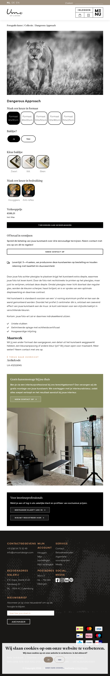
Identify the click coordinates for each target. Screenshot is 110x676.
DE (13, 2)
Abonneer (18, 621)
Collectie (28, 25)
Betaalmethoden (64, 552)
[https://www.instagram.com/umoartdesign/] (62, 580)
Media (59, 564)
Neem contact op (55, 252)
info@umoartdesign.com (20, 552)
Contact (60, 548)
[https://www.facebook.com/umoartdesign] (58, 580)
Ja (14, 138)
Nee (28, 138)
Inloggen (84, 9)
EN (17, 2)
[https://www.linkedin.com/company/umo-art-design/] (67, 580)
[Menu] (98, 12)
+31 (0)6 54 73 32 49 (17, 548)
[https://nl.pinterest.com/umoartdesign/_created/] (71, 580)
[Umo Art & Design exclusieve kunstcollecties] (14, 12)
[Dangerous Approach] (55, 63)
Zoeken (69, 2)
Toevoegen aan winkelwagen (55, 225)
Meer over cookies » (54, 668)
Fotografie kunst (15, 25)
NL (8, 2)
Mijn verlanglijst (45, 564)
